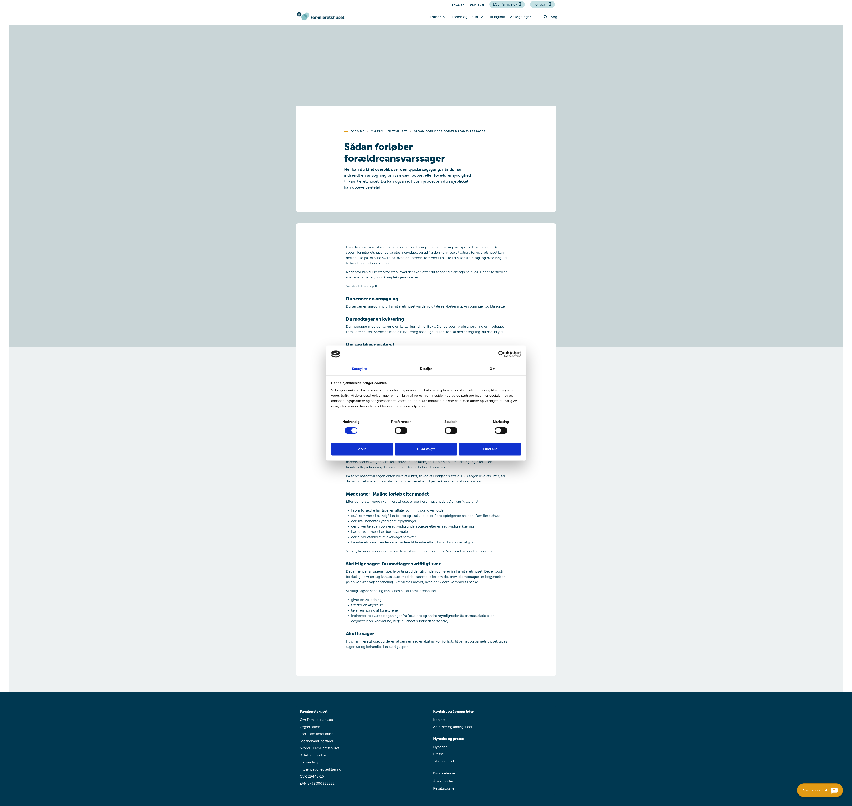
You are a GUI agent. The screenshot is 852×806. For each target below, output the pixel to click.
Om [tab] (492, 369)
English (458, 4)
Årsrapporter (443, 781)
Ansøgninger (520, 17)
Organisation (310, 727)
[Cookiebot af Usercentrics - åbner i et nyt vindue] (501, 354)
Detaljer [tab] (426, 369)
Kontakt (439, 720)
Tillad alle (489, 449)
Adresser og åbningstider (453, 727)
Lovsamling (309, 762)
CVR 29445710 (312, 776)
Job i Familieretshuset (317, 734)
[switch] (401, 430)
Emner (435, 17)
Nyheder (440, 747)
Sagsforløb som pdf (361, 286)
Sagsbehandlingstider (316, 741)
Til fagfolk (497, 17)
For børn (541, 4)
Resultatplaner (444, 788)
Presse (438, 754)
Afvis (362, 449)
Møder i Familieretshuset (319, 748)
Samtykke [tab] (359, 369)
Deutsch (477, 4)
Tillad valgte (425, 449)
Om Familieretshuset (316, 720)
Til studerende (444, 761)
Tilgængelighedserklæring (320, 769)
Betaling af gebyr (313, 755)
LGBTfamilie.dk (505, 4)
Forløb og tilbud (465, 17)
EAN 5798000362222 (317, 783)
